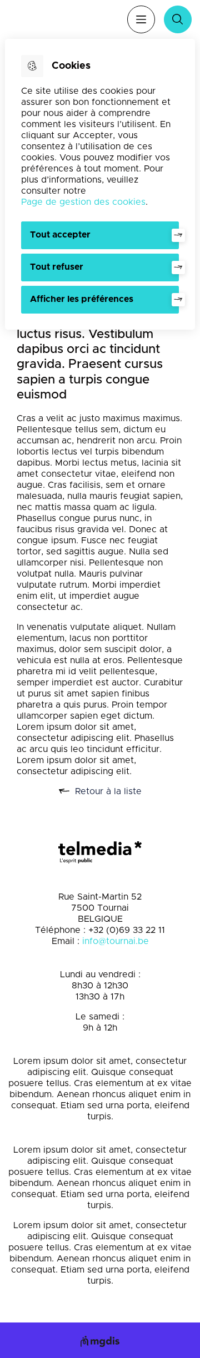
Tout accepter (60, 234)
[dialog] (100, 184)
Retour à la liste (121, 792)
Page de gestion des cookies (83, 202)
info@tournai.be (115, 941)
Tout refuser (56, 266)
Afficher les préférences (81, 299)
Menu (141, 19)
